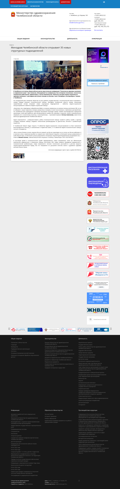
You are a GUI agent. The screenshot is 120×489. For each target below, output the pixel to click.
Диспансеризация (84, 402)
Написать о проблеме (98, 83)
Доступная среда (83, 359)
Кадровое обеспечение (85, 350)
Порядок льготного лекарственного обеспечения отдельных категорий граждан (25, 460)
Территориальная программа (87, 355)
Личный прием (49, 414)
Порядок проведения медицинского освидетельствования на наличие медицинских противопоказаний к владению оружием (92, 392)
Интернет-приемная (50, 416)
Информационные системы (19, 429)
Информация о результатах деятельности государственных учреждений (90, 385)
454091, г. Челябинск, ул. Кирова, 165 (57, 480)
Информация (97, 39)
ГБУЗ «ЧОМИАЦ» (28, 484)
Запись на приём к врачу (18, 2)
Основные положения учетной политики (22, 353)
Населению (14, 433)
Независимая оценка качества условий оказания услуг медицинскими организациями (92, 375)
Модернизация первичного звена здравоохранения (93, 398)
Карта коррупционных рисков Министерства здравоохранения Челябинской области (91, 445)
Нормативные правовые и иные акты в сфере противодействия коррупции (92, 433)
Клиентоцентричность (85, 396)
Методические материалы (86, 438)
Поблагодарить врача (52, 2)
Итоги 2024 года (15, 467)
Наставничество (35, 6)
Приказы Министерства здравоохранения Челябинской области (57, 343)
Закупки (81, 380)
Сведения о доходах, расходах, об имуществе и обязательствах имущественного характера (92, 429)
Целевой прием (65, 2)
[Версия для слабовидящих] (104, 2)
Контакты (13, 351)
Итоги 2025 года (15, 469)
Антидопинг (82, 404)
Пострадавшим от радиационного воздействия (24, 475)
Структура (14, 344)
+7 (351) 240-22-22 (99, 15)
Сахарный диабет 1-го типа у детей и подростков (25, 452)
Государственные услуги (85, 344)
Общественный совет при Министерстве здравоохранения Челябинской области (90, 364)
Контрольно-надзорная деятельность (89, 361)
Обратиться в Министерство (35, 2)
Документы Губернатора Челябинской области (58, 360)
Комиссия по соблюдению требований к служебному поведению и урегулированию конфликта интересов (93, 425)
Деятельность (72, 39)
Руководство (14, 347)
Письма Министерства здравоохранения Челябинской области (56, 347)
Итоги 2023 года (15, 449)
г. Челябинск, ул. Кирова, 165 (78, 15)
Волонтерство (82, 378)
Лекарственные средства (86, 352)
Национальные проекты (85, 342)
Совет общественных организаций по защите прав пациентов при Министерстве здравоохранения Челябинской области (93, 368)
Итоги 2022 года (15, 447)
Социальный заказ (84, 388)
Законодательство (48, 39)
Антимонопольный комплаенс (87, 382)
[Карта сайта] (100, 2)
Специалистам (15, 431)
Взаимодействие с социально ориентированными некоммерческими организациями (25, 422)
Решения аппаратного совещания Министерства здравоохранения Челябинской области (59, 350)
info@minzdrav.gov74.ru (61, 484)
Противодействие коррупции (19, 6)
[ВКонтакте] (80, 480)
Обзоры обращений (50, 418)
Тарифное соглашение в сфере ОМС (55, 368)
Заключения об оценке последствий (21, 465)
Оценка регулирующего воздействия (89, 400)
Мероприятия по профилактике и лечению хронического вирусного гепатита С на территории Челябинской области (25, 455)
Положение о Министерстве (19, 342)
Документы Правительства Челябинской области (58, 357)
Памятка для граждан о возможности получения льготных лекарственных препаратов (24, 472)
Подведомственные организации (20, 349)
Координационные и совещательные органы (91, 372)
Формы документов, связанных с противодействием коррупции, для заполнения (93, 441)
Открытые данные (16, 435)
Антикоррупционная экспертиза (88, 436)
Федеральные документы (52, 362)
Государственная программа (87, 357)
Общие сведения (23, 39)
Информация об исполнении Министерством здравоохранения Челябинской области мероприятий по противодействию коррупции (92, 415)
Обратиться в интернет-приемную (80, 30)
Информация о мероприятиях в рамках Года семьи (25, 463)
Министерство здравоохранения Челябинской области (35, 14)
